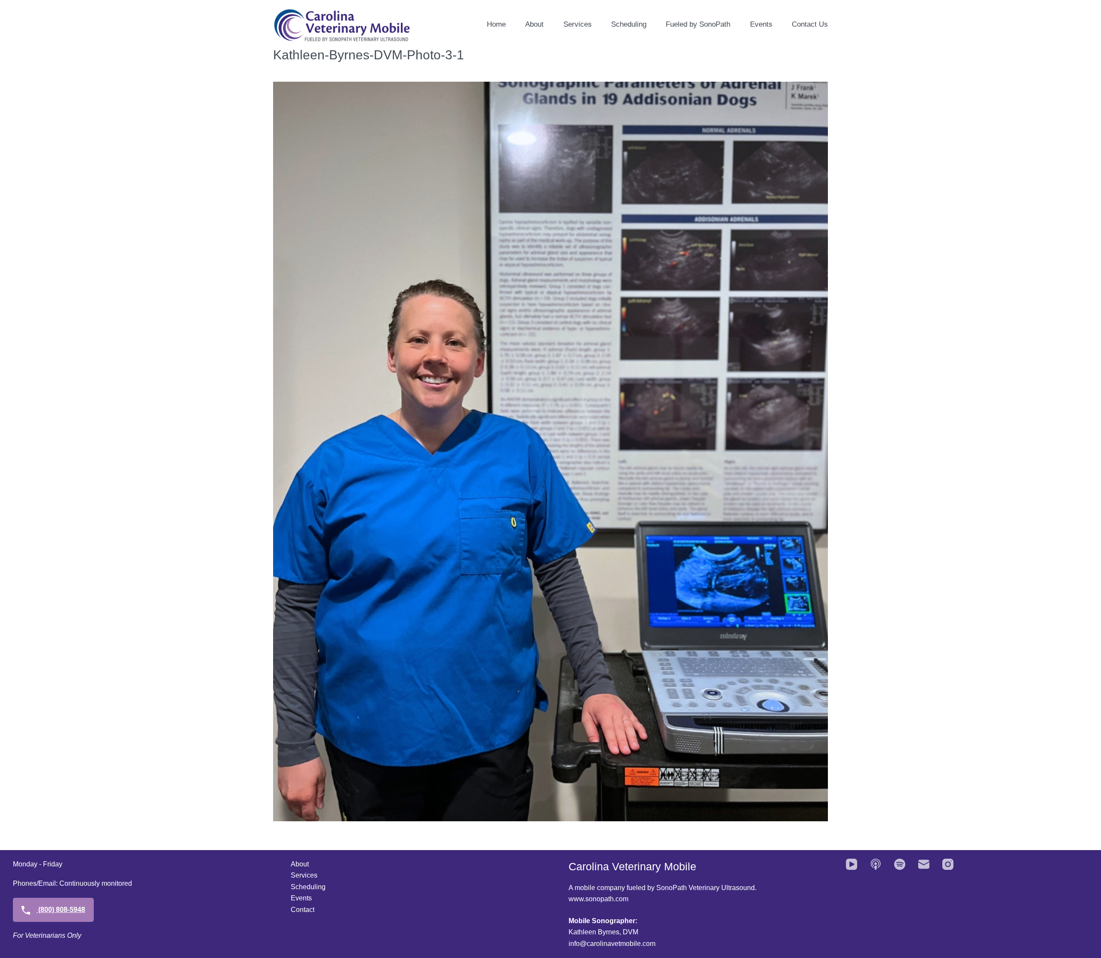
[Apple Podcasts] (875, 864)
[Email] (923, 864)
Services (577, 24)
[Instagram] (947, 864)
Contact (302, 909)
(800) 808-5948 (61, 909)
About (534, 24)
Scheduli (304, 886)
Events (761, 24)
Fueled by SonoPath (698, 24)
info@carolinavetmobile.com (612, 943)
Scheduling (628, 24)
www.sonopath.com (598, 899)
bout (302, 864)
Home (496, 24)
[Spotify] (899, 864)
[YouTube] (851, 864)
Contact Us (810, 24)
